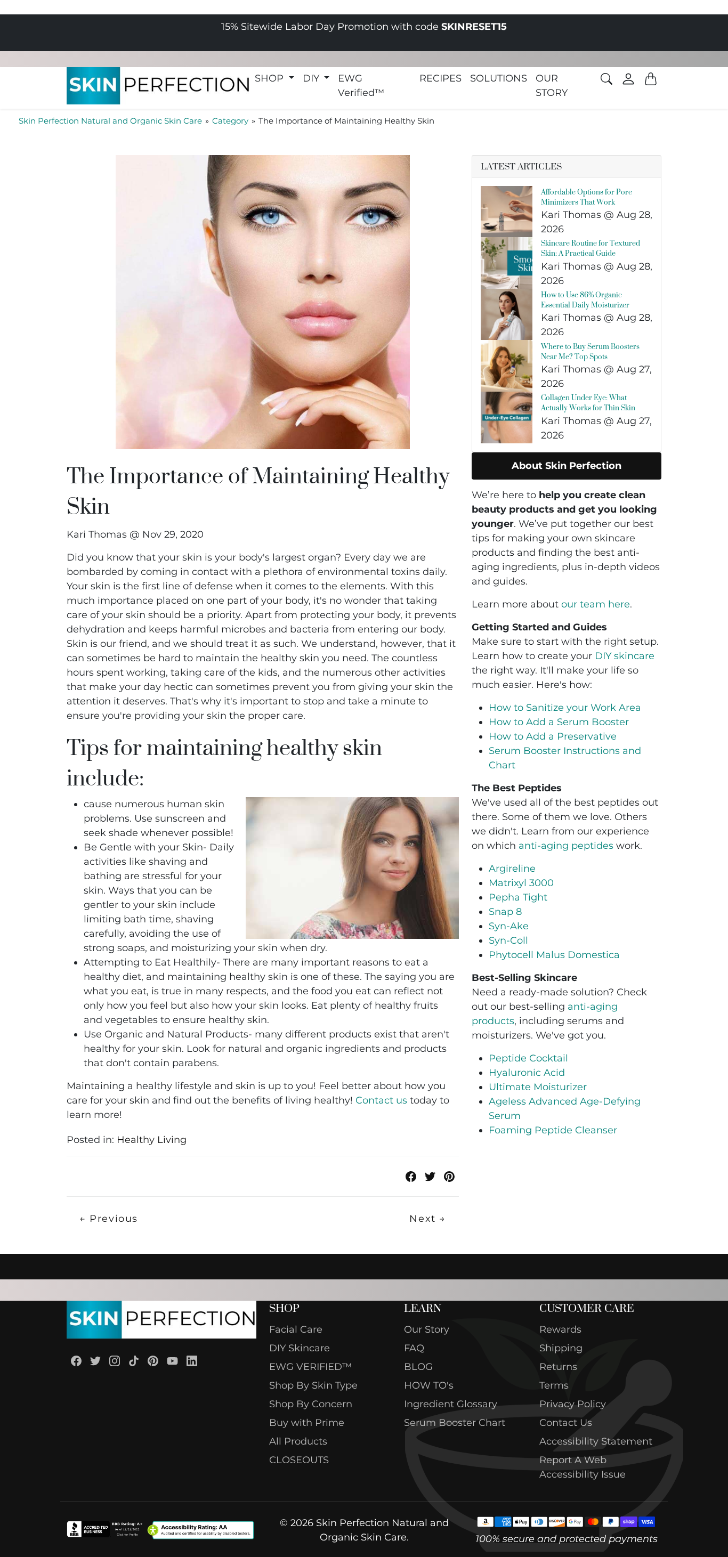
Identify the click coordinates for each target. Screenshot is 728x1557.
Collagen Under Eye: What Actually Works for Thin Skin (588, 402)
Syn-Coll (508, 940)
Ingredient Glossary (450, 1404)
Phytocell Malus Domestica (554, 955)
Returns (558, 1367)
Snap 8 (505, 912)
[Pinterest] (153, 1360)
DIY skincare (624, 656)
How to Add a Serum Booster (559, 722)
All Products (298, 1441)
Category (230, 121)
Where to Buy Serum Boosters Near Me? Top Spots (590, 351)
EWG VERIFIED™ (310, 1367)
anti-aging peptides (566, 846)
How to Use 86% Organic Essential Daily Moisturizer (585, 299)
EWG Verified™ (361, 85)
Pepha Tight (518, 897)
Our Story (426, 1329)
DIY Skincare (299, 1348)
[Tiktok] (133, 1360)
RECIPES (440, 78)
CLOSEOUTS (299, 1460)
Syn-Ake (509, 926)
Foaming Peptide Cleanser (553, 1130)
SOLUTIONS (498, 78)
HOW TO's (429, 1385)
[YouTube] (172, 1360)
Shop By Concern (310, 1404)
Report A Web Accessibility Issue (582, 1467)
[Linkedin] (191, 1360)
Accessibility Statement (595, 1441)
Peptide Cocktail (528, 1058)
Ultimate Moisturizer (538, 1087)
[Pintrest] (449, 1176)
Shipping (561, 1348)
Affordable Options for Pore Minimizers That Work (586, 196)
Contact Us (565, 1423)
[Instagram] (114, 1360)
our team (595, 604)
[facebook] (410, 1176)
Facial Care (295, 1329)
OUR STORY (552, 85)
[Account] (628, 79)
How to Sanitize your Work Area (565, 707)
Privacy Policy (572, 1404)
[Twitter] (430, 1176)
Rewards (560, 1329)
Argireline (512, 868)
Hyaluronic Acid (527, 1072)
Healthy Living (152, 1140)
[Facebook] (76, 1360)
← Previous (108, 1218)
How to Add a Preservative (553, 736)
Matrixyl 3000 (521, 883)
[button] (274, 78)
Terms (554, 1385)
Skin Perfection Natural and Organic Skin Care (110, 121)
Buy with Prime (306, 1423)
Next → (427, 1218)
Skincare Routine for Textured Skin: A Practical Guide (590, 247)
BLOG (418, 1367)
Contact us (381, 1100)
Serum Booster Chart (454, 1423)
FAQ (414, 1348)
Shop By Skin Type (313, 1385)
